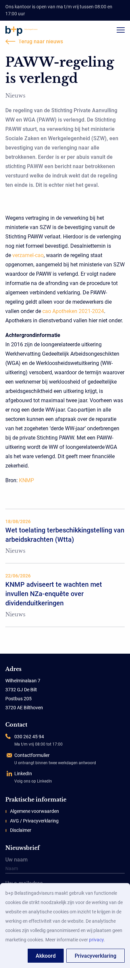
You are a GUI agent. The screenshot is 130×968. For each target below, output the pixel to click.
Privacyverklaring (95, 956)
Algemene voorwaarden (34, 811)
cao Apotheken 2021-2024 (73, 311)
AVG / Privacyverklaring (34, 820)
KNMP (26, 480)
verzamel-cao (28, 255)
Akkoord (46, 956)
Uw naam (16, 860)
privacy (96, 939)
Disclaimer (20, 830)
